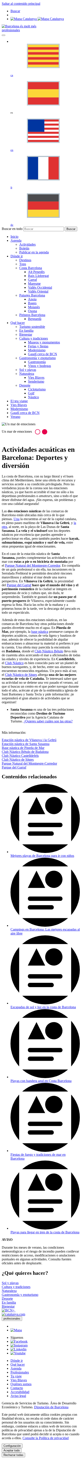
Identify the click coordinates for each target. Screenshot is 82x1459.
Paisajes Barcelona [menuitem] (32, 295)
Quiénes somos (20, 1384)
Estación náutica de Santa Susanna (25, 744)
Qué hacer (17, 1364)
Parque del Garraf (19, 585)
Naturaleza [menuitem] (26, 373)
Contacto (16, 1388)
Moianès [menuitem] (34, 307)
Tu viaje (16, 1376)
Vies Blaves (18, 1380)
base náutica (39, 631)
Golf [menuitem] (31, 393)
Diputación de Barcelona (51, 1407)
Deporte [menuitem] (24, 385)
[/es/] (19, 26)
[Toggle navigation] (3, 35)
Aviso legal (18, 1396)
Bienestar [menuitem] (25, 334)
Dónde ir (16, 1360)
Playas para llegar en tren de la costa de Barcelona (44, 1232)
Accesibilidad (19, 1392)
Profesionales (19, 1372)
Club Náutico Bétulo (49, 651)
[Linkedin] (18, 1349)
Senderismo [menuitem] (36, 381)
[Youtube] (18, 1353)
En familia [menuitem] (26, 330)
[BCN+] (9, 1310)
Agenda (15, 1368)
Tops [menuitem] (22, 264)
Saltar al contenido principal (21, 3)
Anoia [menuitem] (32, 299)
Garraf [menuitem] (32, 279)
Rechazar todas (13, 1455)
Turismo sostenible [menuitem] (32, 326)
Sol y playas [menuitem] (27, 370)
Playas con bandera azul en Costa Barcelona (41, 1081)
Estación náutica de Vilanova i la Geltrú (29, 740)
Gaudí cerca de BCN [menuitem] (42, 354)
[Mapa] (37, 19)
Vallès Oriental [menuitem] (38, 291)
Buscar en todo (12, 229)
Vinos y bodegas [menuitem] (39, 366)
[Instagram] (19, 1345)
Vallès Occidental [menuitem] (40, 287)
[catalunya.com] (13, 1314)
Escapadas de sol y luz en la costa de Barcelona (43, 1007)
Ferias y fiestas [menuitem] (38, 346)
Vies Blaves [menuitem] (36, 377)
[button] (37, 431)
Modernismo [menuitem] (36, 350)
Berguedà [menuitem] (34, 319)
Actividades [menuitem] (27, 244)
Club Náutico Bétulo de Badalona (25, 752)
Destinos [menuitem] (25, 260)
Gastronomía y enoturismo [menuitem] (37, 358)
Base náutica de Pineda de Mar (23, 748)
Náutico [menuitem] (33, 397)
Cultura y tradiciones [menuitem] (33, 338)
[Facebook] (19, 1341)
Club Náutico (14, 663)
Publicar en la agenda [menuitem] (34, 252)
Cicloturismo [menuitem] (37, 389)
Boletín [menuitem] (24, 248)
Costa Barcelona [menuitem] (30, 268)
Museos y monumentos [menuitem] (44, 342)
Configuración (12, 1445)
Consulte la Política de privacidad (46, 1438)
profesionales (11, 30)
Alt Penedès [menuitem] (36, 272)
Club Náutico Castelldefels (20, 755)
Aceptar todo (11, 1450)
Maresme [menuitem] (34, 283)
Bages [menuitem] (32, 303)
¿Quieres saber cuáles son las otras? (48, 721)
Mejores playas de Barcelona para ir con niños (42, 856)
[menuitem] (14, 236)
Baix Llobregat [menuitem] (38, 276)
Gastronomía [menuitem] (37, 362)
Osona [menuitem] (32, 311)
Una (16, 519)
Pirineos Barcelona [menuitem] (32, 315)
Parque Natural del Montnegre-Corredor (32, 565)
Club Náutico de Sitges (21, 675)
